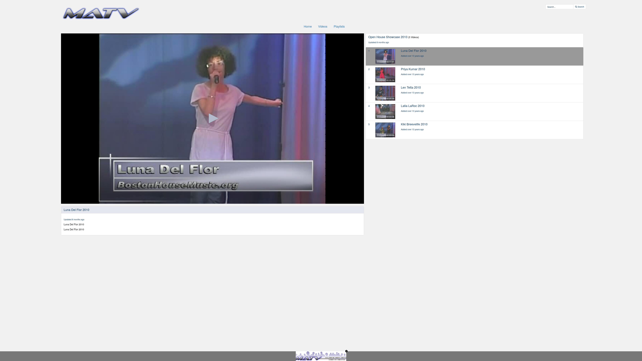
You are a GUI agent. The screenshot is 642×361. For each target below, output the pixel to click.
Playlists (339, 26)
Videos (322, 26)
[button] (212, 118)
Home (308, 26)
